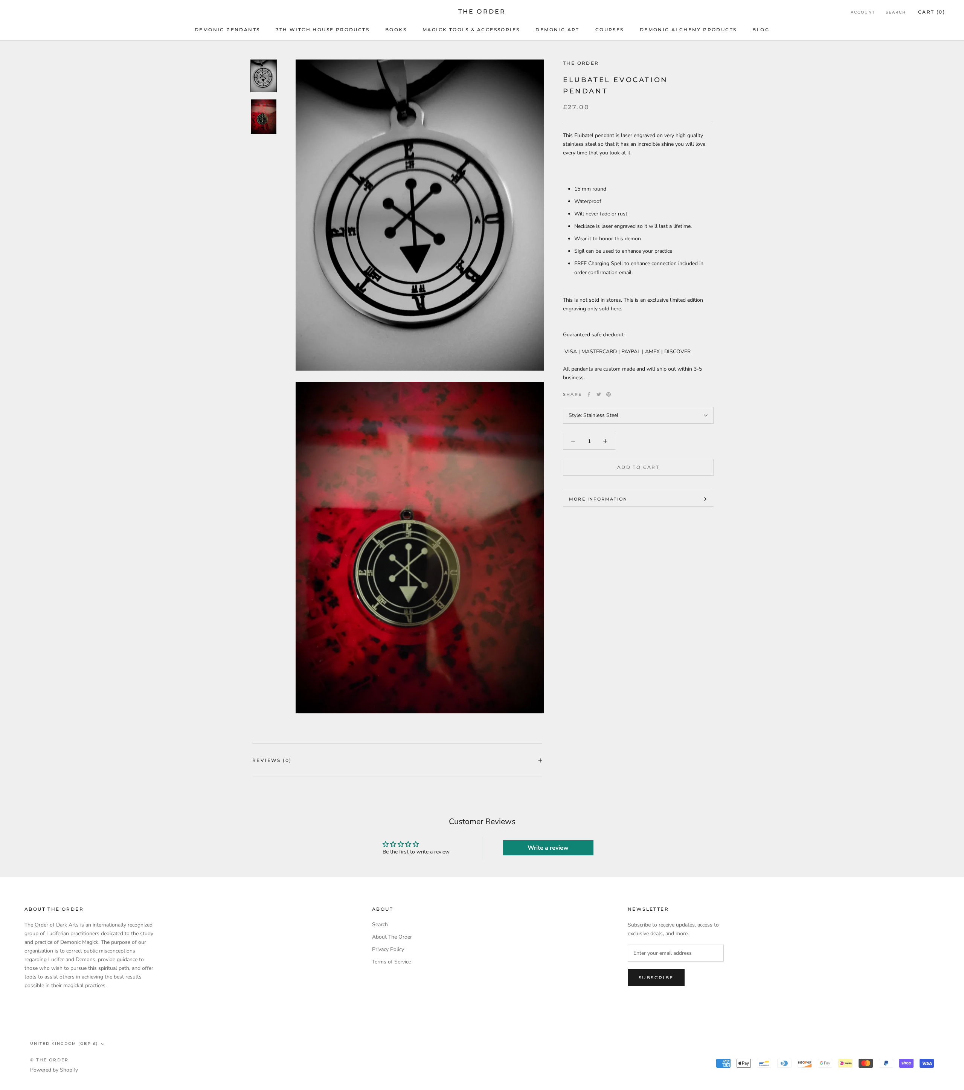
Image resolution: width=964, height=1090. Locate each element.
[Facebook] (589, 394)
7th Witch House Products (322, 29)
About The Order (392, 936)
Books (396, 29)
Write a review (548, 848)
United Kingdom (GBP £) (64, 1043)
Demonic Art (557, 29)
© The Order (49, 1060)
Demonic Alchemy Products (688, 29)
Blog (760, 29)
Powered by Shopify (54, 1069)
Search (896, 12)
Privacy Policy (388, 949)
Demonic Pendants (227, 29)
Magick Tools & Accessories (471, 29)
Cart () (931, 12)
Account (863, 12)
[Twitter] (598, 394)
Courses (609, 29)
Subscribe (656, 977)
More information (598, 499)
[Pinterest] (608, 394)
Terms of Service (391, 961)
